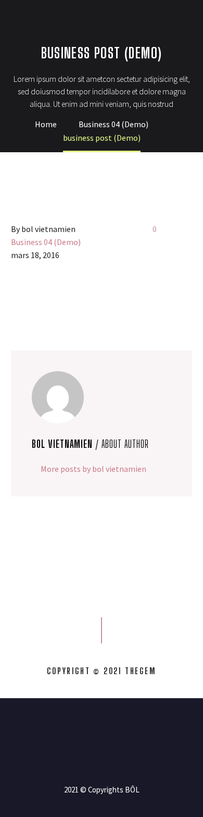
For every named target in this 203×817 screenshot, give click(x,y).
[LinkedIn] (78, 297)
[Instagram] (108, 727)
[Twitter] (33, 297)
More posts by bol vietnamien (93, 469)
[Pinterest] (48, 297)
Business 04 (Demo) (46, 242)
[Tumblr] (63, 297)
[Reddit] (93, 297)
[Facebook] (18, 297)
